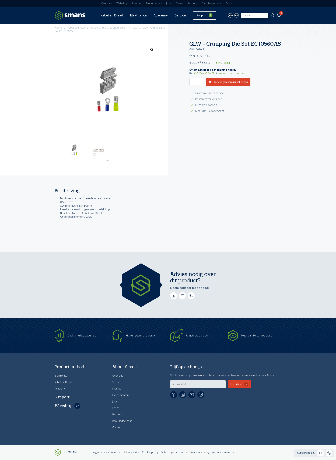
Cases (179, 3)
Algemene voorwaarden (107, 452)
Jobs (169, 3)
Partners (192, 3)
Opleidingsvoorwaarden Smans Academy (185, 452)
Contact (230, 3)
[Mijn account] (272, 15)
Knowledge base (211, 3)
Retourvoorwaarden (223, 452)
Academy (161, 15)
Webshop (122, 3)
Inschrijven (236, 384)
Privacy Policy (131, 452)
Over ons (106, 3)
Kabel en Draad (111, 15)
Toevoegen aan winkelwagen (230, 82)
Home (58, 27)
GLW (134, 27)
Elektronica (138, 15)
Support (202, 15)
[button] (152, 50)
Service (180, 15)
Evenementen (154, 3)
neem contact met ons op (233, 73)
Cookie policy (150, 452)
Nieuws (136, 3)
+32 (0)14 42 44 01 (204, 73)
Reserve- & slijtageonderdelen (108, 27)
